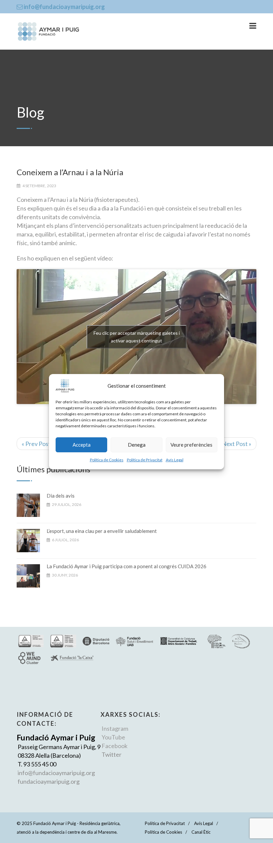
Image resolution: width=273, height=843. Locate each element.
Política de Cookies (107, 459)
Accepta (82, 445)
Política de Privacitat (144, 459)
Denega (136, 445)
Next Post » (236, 443)
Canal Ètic (200, 832)
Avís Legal (174, 459)
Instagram (115, 728)
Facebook (115, 745)
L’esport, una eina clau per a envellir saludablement (102, 531)
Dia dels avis (61, 496)
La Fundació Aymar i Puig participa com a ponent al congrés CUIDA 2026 (126, 566)
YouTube (113, 737)
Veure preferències (191, 445)
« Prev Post (36, 443)
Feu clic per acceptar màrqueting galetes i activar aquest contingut (137, 336)
